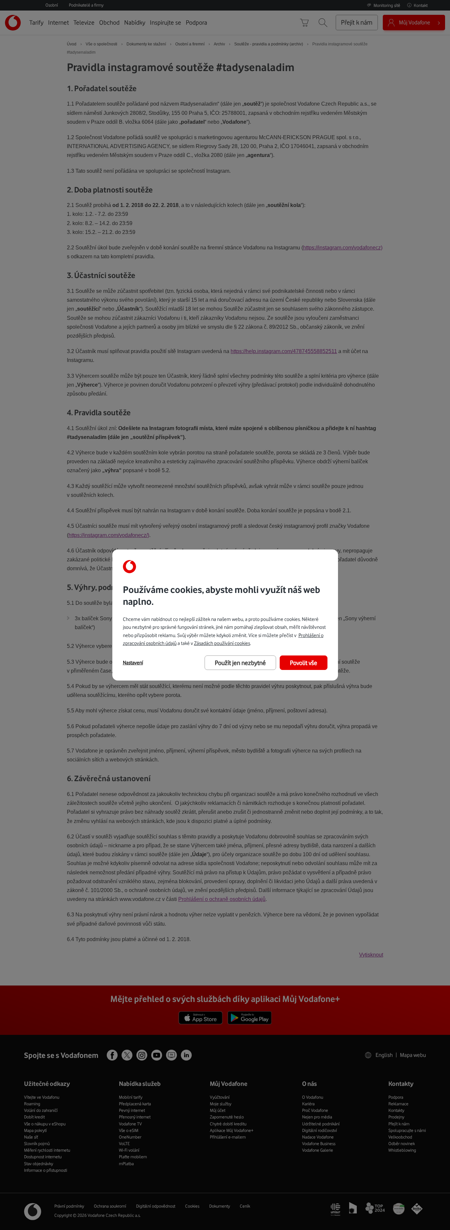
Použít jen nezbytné (240, 662)
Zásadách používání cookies (222, 643)
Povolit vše (303, 662)
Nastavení (133, 663)
